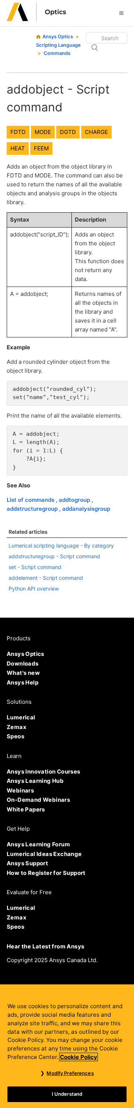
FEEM (41, 148)
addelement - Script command (46, 578)
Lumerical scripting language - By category (61, 545)
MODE (43, 131)
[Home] (36, 19)
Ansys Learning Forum (38, 844)
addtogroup (75, 499)
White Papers (26, 809)
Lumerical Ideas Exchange (44, 853)
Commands (57, 53)
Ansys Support (27, 863)
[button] (121, 13)
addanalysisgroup (86, 508)
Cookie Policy (78, 1056)
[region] (67, 1046)
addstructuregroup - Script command (54, 556)
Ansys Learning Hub (35, 780)
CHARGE (96, 131)
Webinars (20, 790)
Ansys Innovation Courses (43, 771)
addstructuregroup (33, 508)
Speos (15, 736)
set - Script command (35, 567)
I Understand (67, 1094)
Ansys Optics (57, 36)
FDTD (18, 131)
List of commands (31, 499)
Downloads (23, 663)
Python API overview (34, 588)
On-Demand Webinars (38, 799)
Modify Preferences (70, 1073)
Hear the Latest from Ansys (45, 946)
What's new (23, 672)
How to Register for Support (46, 872)
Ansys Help (22, 682)
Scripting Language (58, 45)
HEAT (17, 148)
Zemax (16, 727)
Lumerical (21, 717)
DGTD (68, 131)
